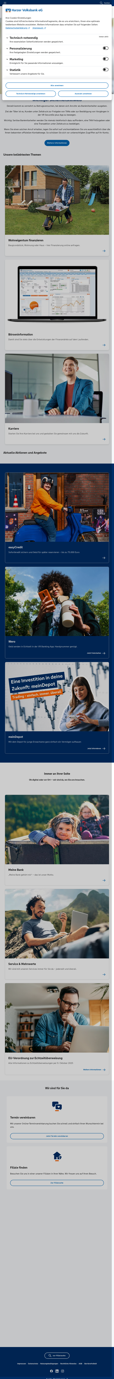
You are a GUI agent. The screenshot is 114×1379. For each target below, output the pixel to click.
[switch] (105, 48)
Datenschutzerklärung (17, 28)
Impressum (38, 28)
